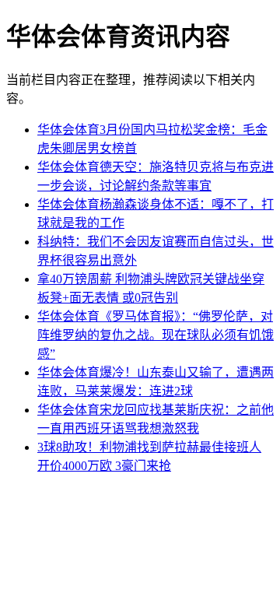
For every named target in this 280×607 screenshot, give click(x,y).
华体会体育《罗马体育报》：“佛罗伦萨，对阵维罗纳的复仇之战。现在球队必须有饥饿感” (155, 335)
